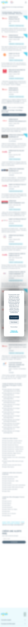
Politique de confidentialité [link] (14, 331)
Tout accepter (14, 317)
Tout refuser (14, 322)
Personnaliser (14, 327)
